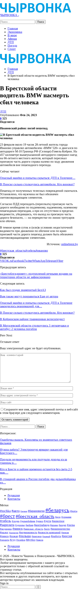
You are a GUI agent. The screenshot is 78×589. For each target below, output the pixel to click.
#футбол (30, 539)
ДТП (11, 42)
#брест (7, 516)
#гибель (30, 250)
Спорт (12, 49)
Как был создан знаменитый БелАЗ (23, 290)
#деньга (39, 521)
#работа (56, 536)
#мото (47, 529)
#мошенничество (60, 528)
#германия (66, 517)
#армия (23, 511)
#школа (39, 540)
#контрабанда (41, 525)
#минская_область (33, 528)
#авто (16, 511)
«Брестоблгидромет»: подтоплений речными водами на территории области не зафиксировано (36, 275)
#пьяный (46, 536)
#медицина (6, 529)
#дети (47, 521)
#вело (58, 517)
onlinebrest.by (69, 244)
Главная (13, 28)
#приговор (37, 536)
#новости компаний (49, 532)
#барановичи (36, 511)
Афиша (12, 38)
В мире (12, 35)
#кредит (62, 525)
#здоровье (20, 525)
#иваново (42, 250)
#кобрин (29, 525)
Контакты (14, 498)
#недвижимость (28, 532)
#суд (13, 539)
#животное (58, 521)
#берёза (73, 511)
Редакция (14, 495)
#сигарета (4, 540)
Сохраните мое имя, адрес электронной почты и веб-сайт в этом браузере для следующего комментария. (39, 411)
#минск (17, 528)
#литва (71, 525)
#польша (25, 536)
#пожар (13, 536)
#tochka (5, 511)
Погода (12, 45)
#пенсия (65, 532)
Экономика (15, 32)
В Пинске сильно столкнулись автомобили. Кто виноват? (37, 184)
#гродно (16, 521)
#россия (67, 536)
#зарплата (7, 525)
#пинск (4, 536)
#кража (54, 525)
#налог (4, 532)
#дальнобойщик (27, 521)
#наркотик (13, 532)
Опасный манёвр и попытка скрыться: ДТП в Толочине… (37, 177)
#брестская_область (12, 250)
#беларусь (57, 510)
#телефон (20, 540)
